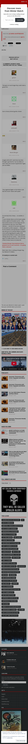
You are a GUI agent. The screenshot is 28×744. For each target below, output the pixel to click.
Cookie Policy (10, 737)
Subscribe (20, 20)
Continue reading (14, 24)
